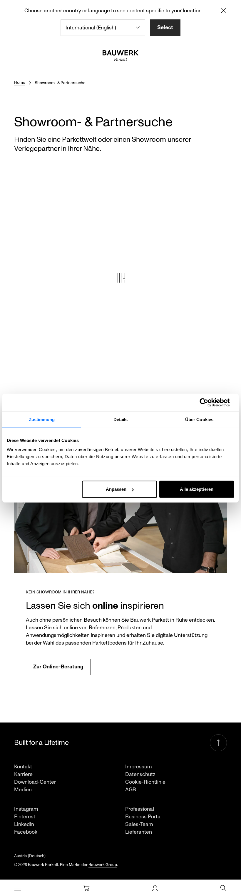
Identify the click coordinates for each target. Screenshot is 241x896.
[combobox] (103, 27)
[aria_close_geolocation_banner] (223, 11)
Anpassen (116, 489)
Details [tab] (120, 419)
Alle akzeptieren (196, 489)
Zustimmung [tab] (42, 419)
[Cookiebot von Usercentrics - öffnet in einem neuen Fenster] (208, 402)
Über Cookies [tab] (199, 419)
